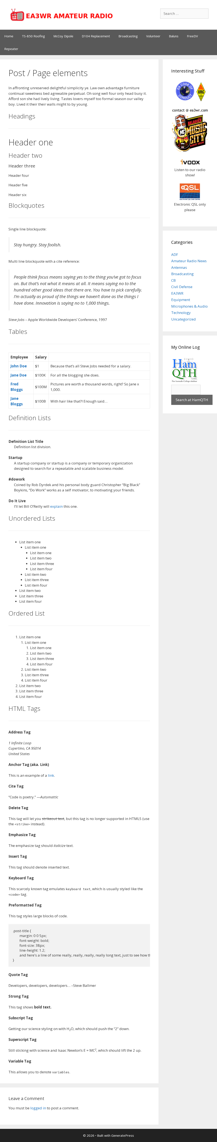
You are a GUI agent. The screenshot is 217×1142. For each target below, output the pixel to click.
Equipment (180, 299)
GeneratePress (122, 1135)
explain (56, 506)
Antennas (179, 267)
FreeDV (192, 36)
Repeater (11, 49)
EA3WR (177, 293)
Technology (181, 312)
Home (8, 36)
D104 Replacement (96, 36)
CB (173, 280)
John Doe (18, 366)
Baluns (173, 36)
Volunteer (153, 36)
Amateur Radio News (189, 260)
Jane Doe (18, 375)
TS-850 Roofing (33, 36)
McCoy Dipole (63, 36)
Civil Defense (181, 286)
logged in (38, 1108)
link (51, 775)
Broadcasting (128, 36)
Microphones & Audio (189, 306)
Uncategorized (183, 319)
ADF (174, 254)
